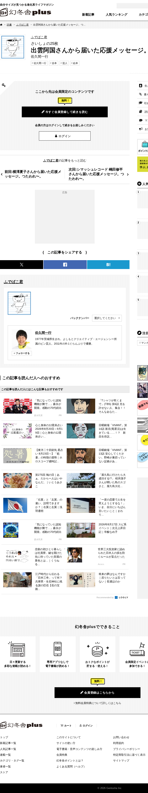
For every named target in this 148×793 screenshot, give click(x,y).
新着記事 (88, 14)
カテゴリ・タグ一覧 (12, 760)
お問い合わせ (121, 737)
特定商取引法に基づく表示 (129, 754)
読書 (9, 24)
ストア (4, 772)
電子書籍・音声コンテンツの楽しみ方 (79, 749)
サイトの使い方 (65, 743)
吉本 (54, 63)
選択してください (105, 318)
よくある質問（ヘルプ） (71, 766)
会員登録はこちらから (99, 692)
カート (68, 725)
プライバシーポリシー (126, 749)
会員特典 (61, 754)
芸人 (64, 63)
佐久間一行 (40, 63)
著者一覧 (5, 766)
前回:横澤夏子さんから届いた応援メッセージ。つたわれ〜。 (33, 174)
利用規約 (118, 743)
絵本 (75, 63)
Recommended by (105, 597)
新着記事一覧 (8, 743)
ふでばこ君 (22, 24)
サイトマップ (121, 760)
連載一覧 (5, 754)
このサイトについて (68, 737)
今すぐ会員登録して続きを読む (66, 111)
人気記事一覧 (8, 749)
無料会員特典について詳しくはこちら (98, 703)
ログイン (65, 136)
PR (60, 415)
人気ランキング (116, 14)
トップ (4, 737)
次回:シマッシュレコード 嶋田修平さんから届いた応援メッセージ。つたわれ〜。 (96, 174)
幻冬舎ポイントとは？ (69, 760)
